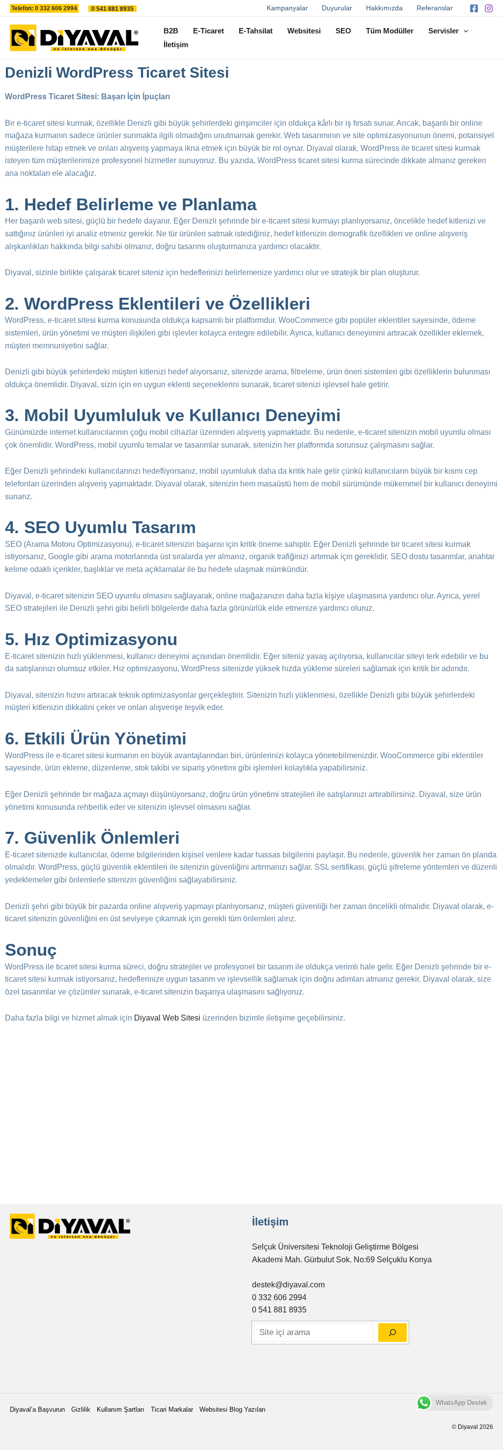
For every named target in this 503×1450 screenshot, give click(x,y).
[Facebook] (474, 8)
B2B (171, 31)
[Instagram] (488, 8)
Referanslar (435, 8)
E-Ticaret (208, 31)
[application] (463, 31)
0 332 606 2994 (279, 1297)
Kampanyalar (287, 8)
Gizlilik (80, 1409)
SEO (343, 31)
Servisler (443, 31)
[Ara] (392, 1332)
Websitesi (304, 31)
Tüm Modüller (390, 31)
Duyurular (337, 8)
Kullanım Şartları (120, 1409)
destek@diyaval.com (288, 1284)
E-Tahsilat (256, 31)
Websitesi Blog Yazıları (232, 1409)
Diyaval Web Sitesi (167, 1018)
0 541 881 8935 (279, 1310)
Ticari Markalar (172, 1409)
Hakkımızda (384, 8)
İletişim (176, 44)
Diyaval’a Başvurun (37, 1409)
